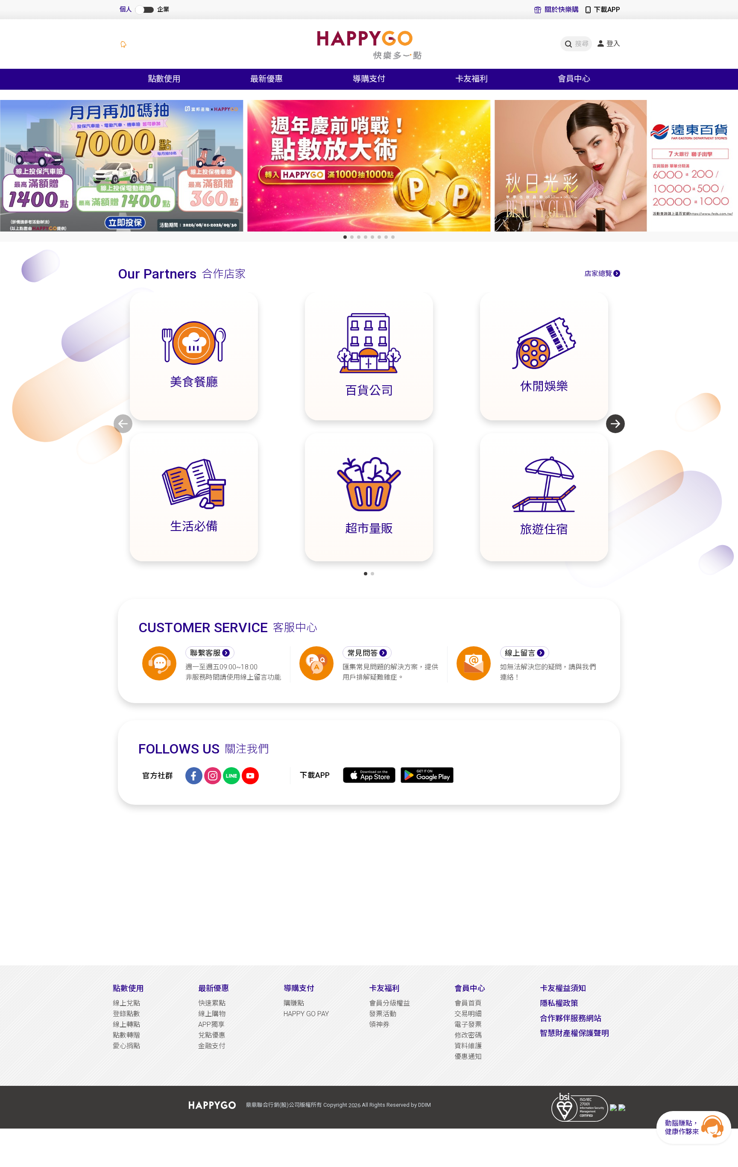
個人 (126, 9)
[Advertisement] (369, 885)
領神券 (379, 1024)
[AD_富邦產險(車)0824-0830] (121, 167)
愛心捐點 (126, 1046)
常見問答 (362, 653)
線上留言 (520, 653)
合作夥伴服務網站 (570, 1018)
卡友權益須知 (563, 988)
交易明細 (468, 1014)
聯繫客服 (205, 653)
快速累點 (212, 1003)
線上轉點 (126, 1024)
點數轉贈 (126, 1035)
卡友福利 (384, 988)
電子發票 (468, 1024)
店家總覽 (598, 274)
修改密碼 (468, 1035)
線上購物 (212, 1014)
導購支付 (299, 988)
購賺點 (294, 1003)
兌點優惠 (212, 1035)
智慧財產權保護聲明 (574, 1033)
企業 (163, 9)
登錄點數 (126, 1014)
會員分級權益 (389, 1003)
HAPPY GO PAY (306, 1014)
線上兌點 (126, 1003)
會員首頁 (468, 1003)
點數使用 (128, 988)
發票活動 (382, 1014)
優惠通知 (468, 1057)
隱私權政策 (559, 1003)
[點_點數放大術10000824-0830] (368, 167)
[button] (345, 237)
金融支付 (212, 1046)
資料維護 (468, 1046)
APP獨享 (211, 1024)
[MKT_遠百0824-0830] (616, 167)
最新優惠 (213, 988)
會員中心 (469, 988)
